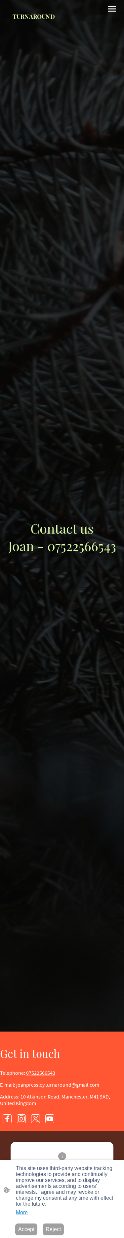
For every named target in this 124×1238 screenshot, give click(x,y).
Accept (26, 1229)
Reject (53, 1229)
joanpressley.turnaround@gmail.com (57, 1084)
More (22, 1212)
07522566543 (40, 1072)
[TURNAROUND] (34, 33)
